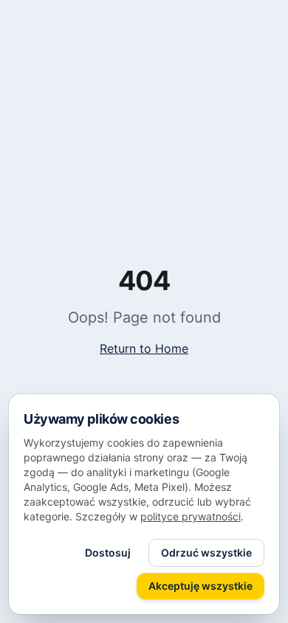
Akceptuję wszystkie (200, 585)
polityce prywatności (190, 516)
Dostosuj (108, 552)
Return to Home (144, 348)
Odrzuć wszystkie (206, 552)
